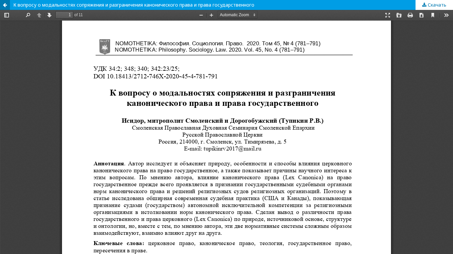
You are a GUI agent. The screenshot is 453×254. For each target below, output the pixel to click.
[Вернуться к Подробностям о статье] (5, 5)
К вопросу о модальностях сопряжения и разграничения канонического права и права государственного (133, 5)
